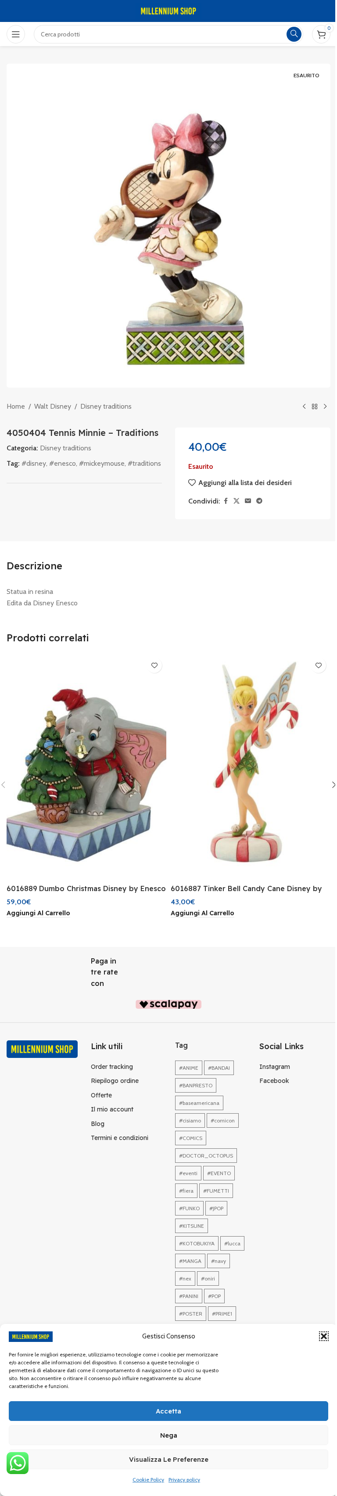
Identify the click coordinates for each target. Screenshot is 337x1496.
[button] (323, 1336)
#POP (214, 1296)
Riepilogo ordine (115, 1081)
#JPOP (216, 1208)
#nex (185, 1278)
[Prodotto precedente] (304, 407)
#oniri (208, 1278)
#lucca (232, 1243)
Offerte (101, 1095)
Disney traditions (106, 406)
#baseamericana (199, 1103)
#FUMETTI (216, 1190)
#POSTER (190, 1313)
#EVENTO (219, 1173)
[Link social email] (248, 501)
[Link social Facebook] (225, 501)
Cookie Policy (148, 1479)
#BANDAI (219, 1067)
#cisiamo (190, 1120)
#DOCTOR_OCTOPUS (206, 1155)
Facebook (274, 1081)
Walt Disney (52, 406)
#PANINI (188, 1296)
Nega (168, 1435)
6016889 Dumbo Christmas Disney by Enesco (86, 888)
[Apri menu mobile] (15, 34)
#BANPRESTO (195, 1085)
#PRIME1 (222, 1313)
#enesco (62, 463)
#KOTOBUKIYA (197, 1243)
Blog (97, 1124)
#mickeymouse (102, 463)
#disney (34, 463)
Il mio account (112, 1109)
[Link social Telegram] (259, 501)
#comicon (223, 1120)
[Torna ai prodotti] (314, 407)
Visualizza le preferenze (168, 1459)
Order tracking (112, 1067)
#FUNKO (189, 1208)
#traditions (144, 463)
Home (16, 406)
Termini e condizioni (119, 1138)
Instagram (274, 1067)
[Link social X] (236, 501)
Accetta (168, 1411)
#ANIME (188, 1067)
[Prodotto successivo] (325, 407)
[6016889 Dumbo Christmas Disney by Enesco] (86, 766)
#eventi (188, 1173)
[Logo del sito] (168, 10)
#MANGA (190, 1261)
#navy (218, 1261)
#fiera (186, 1190)
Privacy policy (184, 1479)
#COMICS (190, 1138)
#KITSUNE (191, 1226)
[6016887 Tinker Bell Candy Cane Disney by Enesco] (250, 766)
